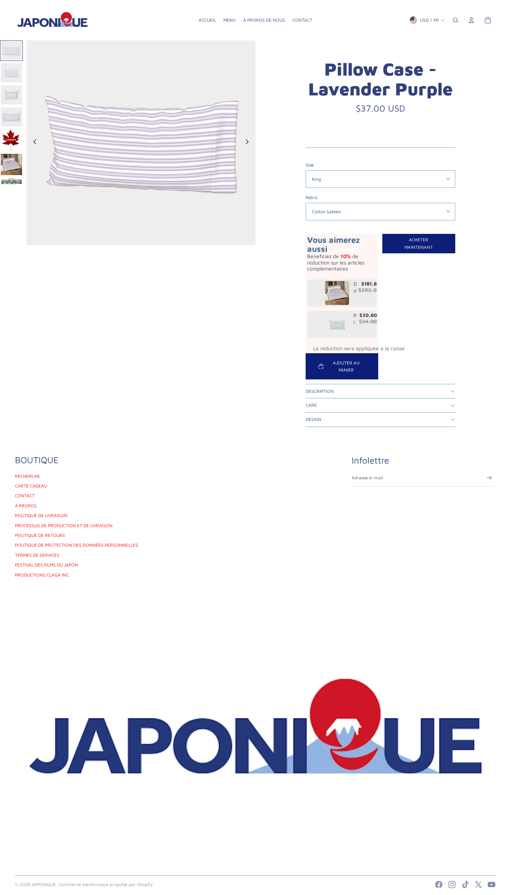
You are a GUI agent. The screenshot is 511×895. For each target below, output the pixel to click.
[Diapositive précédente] (33, 143)
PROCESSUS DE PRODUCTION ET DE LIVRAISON (64, 525)
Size (310, 165)
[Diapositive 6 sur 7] (11, 164)
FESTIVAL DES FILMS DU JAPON (46, 565)
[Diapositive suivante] (249, 143)
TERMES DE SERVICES (37, 555)
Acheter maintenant (418, 243)
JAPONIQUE (43, 884)
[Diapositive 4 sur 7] (11, 116)
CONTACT (25, 495)
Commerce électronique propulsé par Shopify (105, 884)
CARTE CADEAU (31, 486)
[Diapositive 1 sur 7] (11, 50)
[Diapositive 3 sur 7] (11, 94)
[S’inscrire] (489, 478)
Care (311, 405)
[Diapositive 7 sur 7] (11, 181)
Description (320, 391)
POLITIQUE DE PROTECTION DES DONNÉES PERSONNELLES (76, 545)
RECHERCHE (27, 476)
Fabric (312, 197)
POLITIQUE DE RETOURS (40, 535)
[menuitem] (207, 20)
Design (313, 419)
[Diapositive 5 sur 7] (11, 140)
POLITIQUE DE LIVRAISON (41, 515)
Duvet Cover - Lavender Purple (355, 287)
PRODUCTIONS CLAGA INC (42, 575)
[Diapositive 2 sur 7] (11, 72)
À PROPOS (26, 505)
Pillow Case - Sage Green (356, 318)
